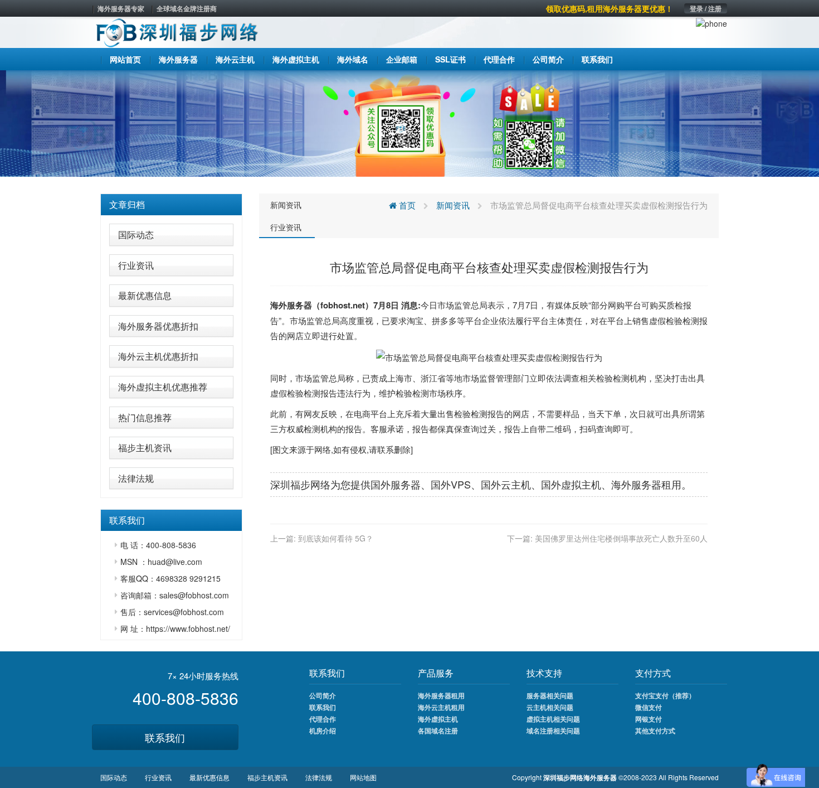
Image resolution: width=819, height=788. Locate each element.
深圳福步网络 (300, 484)
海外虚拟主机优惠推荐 (162, 386)
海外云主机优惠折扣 (158, 356)
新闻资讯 (285, 204)
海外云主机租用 (441, 707)
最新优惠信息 (145, 295)
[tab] (171, 204)
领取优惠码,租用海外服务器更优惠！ (609, 8)
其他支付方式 (655, 731)
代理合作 (322, 719)
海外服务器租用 (441, 695)
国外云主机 (506, 484)
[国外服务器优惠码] (409, 122)
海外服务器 (291, 305)
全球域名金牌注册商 (187, 8)
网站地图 (363, 777)
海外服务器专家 (121, 8)
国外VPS (451, 484)
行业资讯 (136, 265)
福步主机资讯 (145, 447)
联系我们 (165, 737)
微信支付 (648, 707)
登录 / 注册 (706, 8)
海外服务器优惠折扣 (158, 326)
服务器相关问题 (549, 695)
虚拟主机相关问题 (553, 719)
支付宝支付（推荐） (665, 695)
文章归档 (127, 204)
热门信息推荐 (145, 417)
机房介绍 (322, 731)
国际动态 (136, 234)
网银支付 (648, 719)
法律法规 (136, 478)
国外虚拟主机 (571, 484)
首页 (406, 205)
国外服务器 (395, 484)
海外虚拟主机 (438, 719)
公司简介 (322, 695)
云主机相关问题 (549, 707)
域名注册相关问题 (553, 731)
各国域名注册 (438, 731)
